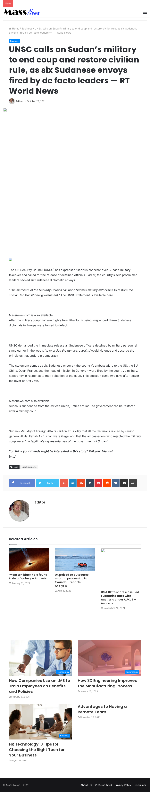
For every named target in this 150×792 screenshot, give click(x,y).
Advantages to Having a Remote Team (102, 709)
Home (15, 28)
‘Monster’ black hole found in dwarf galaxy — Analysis (28, 576)
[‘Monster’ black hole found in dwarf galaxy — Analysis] (29, 559)
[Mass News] (21, 12)
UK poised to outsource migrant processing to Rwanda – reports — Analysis (72, 580)
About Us (86, 785)
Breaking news (29, 467)
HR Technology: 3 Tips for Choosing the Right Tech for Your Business (37, 749)
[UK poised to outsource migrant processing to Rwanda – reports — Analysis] (75, 559)
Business (26, 28)
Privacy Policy (123, 785)
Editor (19, 101)
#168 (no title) (103, 785)
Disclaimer (140, 785)
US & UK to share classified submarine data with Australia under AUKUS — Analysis (120, 597)
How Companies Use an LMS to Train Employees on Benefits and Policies (39, 686)
